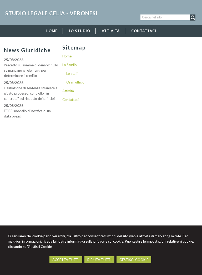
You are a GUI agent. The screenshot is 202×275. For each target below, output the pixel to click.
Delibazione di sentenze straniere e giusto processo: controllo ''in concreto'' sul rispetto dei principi (30, 93)
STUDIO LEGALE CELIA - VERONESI (51, 13)
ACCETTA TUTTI (65, 260)
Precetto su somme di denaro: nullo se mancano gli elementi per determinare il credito (31, 70)
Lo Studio (69, 65)
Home (67, 56)
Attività (68, 91)
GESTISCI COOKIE (133, 260)
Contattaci (70, 99)
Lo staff (72, 73)
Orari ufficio (75, 82)
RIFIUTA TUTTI (99, 260)
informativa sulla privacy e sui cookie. (95, 241)
